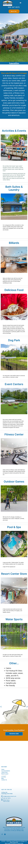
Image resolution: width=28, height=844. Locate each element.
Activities (3, 776)
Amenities (3, 775)
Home (2, 769)
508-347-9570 (14, 7)
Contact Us (4, 779)
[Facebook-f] (2, 834)
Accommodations (5, 770)
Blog (2, 778)
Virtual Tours (4, 772)
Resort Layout (4, 773)
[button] (20, 3)
